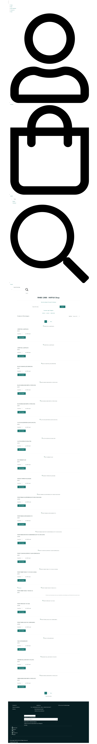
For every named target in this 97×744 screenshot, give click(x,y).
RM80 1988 (53, 313)
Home (11, 5)
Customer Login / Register (48, 310)
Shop (11, 6)
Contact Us (12, 10)
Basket (14, 201)
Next (51, 321)
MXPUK (43, 313)
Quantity (19, 333)
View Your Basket (44, 302)
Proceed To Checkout (52, 302)
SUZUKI (47, 313)
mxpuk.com (39, 705)
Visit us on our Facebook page (63, 705)
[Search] (26, 289)
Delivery (14, 709)
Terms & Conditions (16, 707)
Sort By (70, 316)
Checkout (14, 203)
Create (16, 742)
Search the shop (48, 696)
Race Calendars (13, 8)
